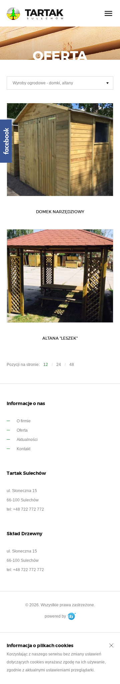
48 (71, 364)
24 (58, 364)
